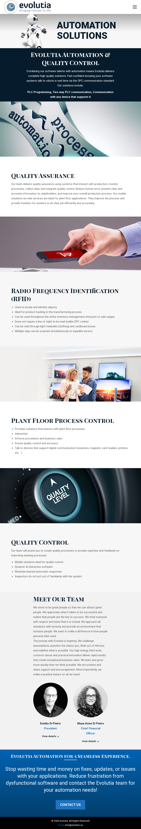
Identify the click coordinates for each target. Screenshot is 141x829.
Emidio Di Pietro (50, 723)
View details (49, 736)
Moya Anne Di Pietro (90, 723)
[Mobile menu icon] (134, 7)
